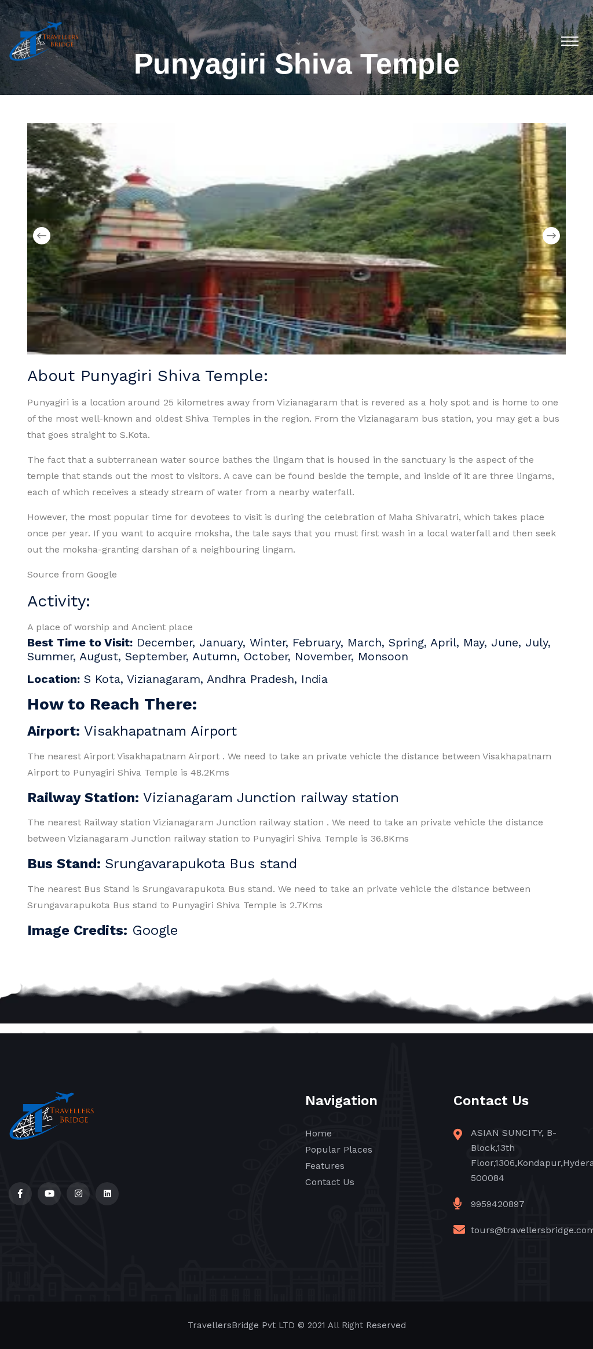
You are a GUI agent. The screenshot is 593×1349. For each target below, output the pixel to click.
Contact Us (329, 1181)
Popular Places (338, 1149)
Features (325, 1165)
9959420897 (498, 1203)
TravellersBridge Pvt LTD (241, 1325)
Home (318, 1133)
